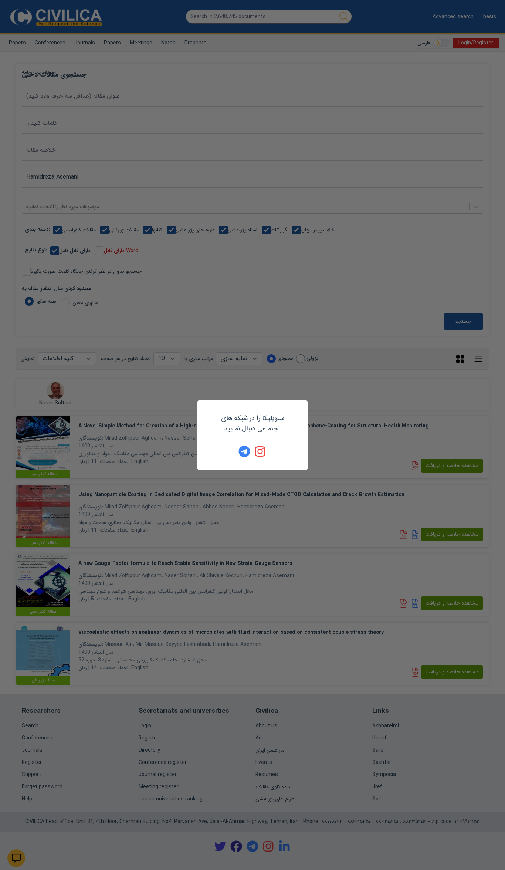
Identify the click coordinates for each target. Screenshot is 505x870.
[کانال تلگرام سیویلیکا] (244, 451)
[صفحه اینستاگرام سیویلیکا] (261, 451)
